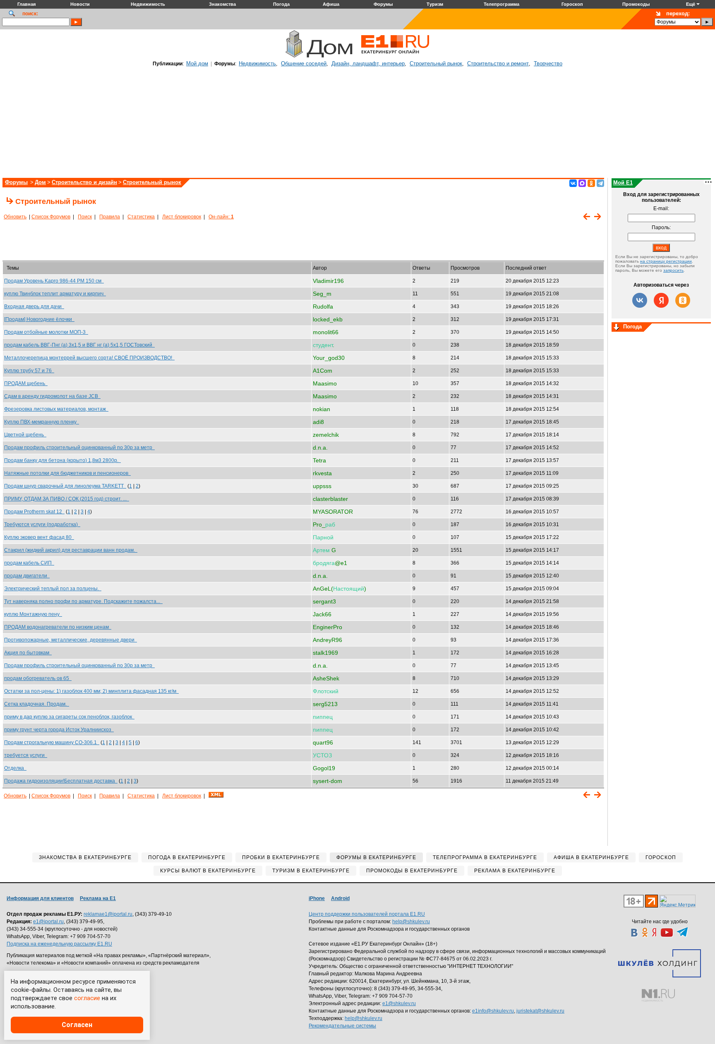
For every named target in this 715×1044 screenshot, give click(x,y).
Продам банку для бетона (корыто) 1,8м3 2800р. (62, 460)
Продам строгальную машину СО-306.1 (51, 742)
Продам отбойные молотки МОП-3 (46, 332)
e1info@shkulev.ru (493, 1011)
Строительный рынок (436, 63)
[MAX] (582, 183)
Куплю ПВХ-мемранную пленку (41, 422)
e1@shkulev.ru (399, 1003)
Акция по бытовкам (28, 653)
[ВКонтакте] (573, 183)
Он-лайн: (221, 217)
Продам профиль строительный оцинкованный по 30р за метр (79, 447)
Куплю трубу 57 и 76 (29, 371)
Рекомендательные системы (342, 1026)
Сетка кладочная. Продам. (36, 704)
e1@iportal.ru (48, 921)
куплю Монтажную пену (33, 614)
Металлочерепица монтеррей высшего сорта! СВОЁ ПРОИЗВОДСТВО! (89, 358)
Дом (40, 182)
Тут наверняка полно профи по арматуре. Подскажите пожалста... (83, 601)
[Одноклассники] (591, 183)
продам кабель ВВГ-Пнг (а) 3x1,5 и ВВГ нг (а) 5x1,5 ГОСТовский (79, 345)
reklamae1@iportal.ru (108, 914)
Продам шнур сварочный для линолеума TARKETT (65, 486)
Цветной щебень (25, 435)
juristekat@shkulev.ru (540, 1011)
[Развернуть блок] (616, 327)
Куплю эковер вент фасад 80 (39, 537)
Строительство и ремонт (498, 63)
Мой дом (197, 63)
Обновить (15, 217)
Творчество (548, 63)
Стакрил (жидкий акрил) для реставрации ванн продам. (70, 550)
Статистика (141, 217)
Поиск (85, 217)
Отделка (15, 768)
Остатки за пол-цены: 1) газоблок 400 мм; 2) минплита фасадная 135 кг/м (91, 691)
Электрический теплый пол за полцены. (52, 588)
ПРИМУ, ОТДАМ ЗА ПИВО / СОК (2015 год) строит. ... (66, 499)
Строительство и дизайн (84, 182)
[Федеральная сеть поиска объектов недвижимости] (658, 995)
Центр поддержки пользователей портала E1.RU (367, 914)
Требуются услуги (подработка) (42, 524)
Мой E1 (623, 183)
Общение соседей (303, 63)
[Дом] (294, 57)
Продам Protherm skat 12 (34, 512)
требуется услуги (25, 755)
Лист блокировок (181, 217)
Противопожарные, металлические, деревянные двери (70, 640)
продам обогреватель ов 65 (38, 678)
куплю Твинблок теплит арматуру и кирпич (55, 294)
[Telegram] (600, 183)
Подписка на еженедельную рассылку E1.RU (59, 944)
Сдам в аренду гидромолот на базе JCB (52, 396)
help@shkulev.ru (411, 921)
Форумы (16, 182)
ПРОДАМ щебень (26, 383)
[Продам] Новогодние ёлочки (39, 319)
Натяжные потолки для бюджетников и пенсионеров (67, 473)
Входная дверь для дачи (34, 306)
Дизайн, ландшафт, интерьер (368, 63)
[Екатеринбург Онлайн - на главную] (395, 57)
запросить (673, 270)
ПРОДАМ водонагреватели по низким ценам (57, 627)
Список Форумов (50, 217)
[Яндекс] (661, 300)
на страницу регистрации (666, 261)
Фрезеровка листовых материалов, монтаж (56, 409)
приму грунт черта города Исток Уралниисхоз (59, 730)
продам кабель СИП (29, 563)
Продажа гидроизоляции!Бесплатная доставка (61, 781)
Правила (109, 217)
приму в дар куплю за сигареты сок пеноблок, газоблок (69, 717)
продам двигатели (27, 576)
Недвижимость (257, 63)
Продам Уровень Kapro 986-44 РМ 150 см (54, 281)
